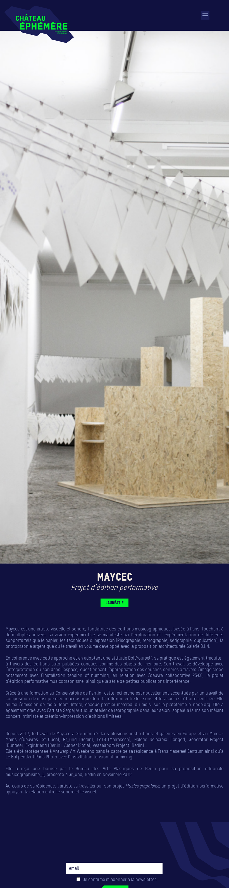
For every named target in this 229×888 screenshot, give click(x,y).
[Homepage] (39, 24)
